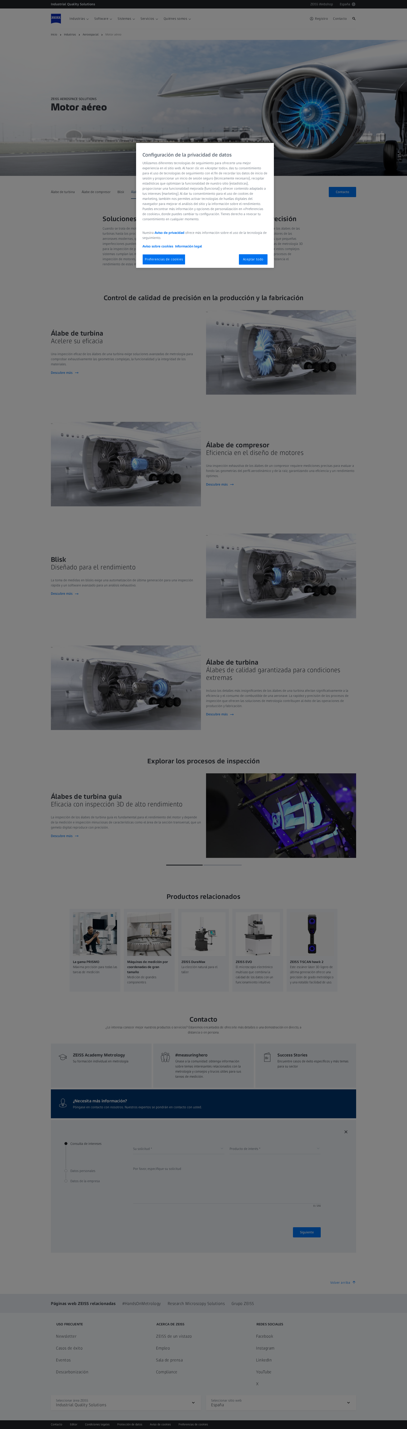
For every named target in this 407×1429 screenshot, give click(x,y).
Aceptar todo (253, 259)
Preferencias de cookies (164, 259)
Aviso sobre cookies (157, 246)
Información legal (188, 246)
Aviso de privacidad (169, 233)
